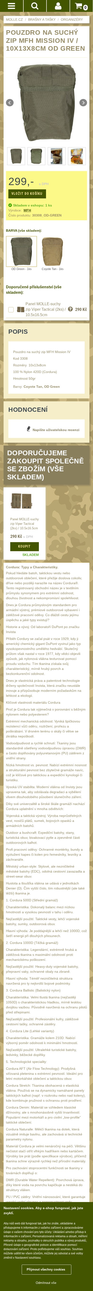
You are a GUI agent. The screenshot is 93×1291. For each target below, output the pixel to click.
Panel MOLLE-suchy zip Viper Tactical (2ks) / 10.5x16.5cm (46, 309)
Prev (10, 103)
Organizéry (72, 19)
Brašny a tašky (42, 19)
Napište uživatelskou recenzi (56, 430)
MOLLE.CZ (14, 19)
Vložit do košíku (26, 194)
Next (83, 103)
